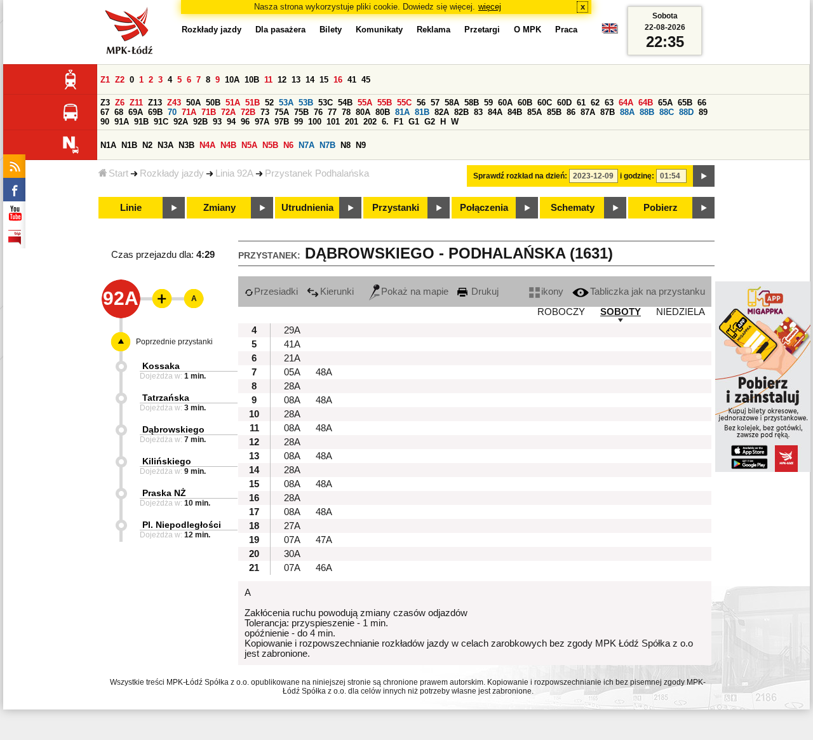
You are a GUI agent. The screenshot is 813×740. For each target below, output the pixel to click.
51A (232, 102)
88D (686, 112)
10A (232, 79)
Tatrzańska (165, 398)
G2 (429, 121)
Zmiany (219, 208)
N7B (327, 145)
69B (155, 112)
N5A (249, 145)
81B (422, 112)
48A (324, 372)
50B (213, 102)
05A (292, 372)
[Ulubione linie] (158, 298)
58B (471, 102)
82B (461, 112)
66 (701, 102)
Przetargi (482, 29)
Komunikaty (379, 29)
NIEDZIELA (680, 312)
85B (554, 112)
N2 (147, 145)
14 (310, 79)
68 (118, 112)
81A (402, 112)
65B (685, 102)
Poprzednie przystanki (174, 341)
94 (231, 121)
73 (264, 112)
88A (627, 112)
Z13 (155, 102)
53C (325, 102)
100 (314, 121)
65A (665, 102)
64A (626, 102)
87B (607, 112)
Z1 (105, 79)
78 (346, 112)
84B (514, 112)
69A (135, 112)
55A (365, 102)
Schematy (573, 208)
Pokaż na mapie (414, 291)
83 (478, 112)
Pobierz (660, 208)
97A (262, 121)
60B (525, 102)
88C (666, 112)
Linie (131, 208)
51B (252, 102)
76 (318, 112)
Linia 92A (234, 173)
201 (351, 121)
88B (647, 112)
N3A (165, 145)
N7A (306, 145)
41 (351, 79)
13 (296, 79)
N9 (361, 145)
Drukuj (484, 291)
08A (292, 400)
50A (193, 102)
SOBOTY (620, 312)
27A (292, 526)
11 (268, 79)
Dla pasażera (280, 29)
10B (252, 79)
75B (301, 112)
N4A (207, 145)
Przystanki (395, 208)
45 (365, 79)
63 (609, 102)
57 (435, 102)
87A (588, 112)
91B (141, 121)
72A (228, 112)
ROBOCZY (561, 312)
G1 (413, 121)
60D (564, 102)
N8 (345, 145)
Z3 (105, 102)
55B (384, 102)
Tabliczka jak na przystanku (647, 291)
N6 (288, 145)
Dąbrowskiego (173, 429)
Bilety (330, 29)
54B (345, 102)
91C (161, 121)
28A (292, 386)
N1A (108, 145)
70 (172, 112)
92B (200, 121)
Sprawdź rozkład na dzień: (520, 176)
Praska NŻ (164, 493)
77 (332, 112)
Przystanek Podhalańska (317, 173)
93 (217, 121)
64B (645, 102)
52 (269, 102)
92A (180, 121)
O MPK (527, 29)
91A (121, 121)
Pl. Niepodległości (181, 525)
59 (488, 102)
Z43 (174, 102)
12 (282, 79)
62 (595, 102)
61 (581, 102)
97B (281, 121)
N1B (129, 145)
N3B (186, 145)
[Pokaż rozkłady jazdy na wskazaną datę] (704, 176)
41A (292, 344)
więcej (489, 6)
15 (323, 79)
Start (118, 173)
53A (286, 102)
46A (324, 568)
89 (703, 112)
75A (281, 112)
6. (385, 121)
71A (189, 112)
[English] (609, 31)
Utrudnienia (307, 208)
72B (248, 112)
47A (324, 540)
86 (571, 112)
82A (441, 112)
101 (333, 121)
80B (382, 112)
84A (495, 112)
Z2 (119, 79)
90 (104, 121)
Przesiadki (276, 291)
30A (292, 554)
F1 (398, 121)
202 (370, 121)
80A (363, 112)
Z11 (136, 102)
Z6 (119, 102)
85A (534, 112)
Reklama (433, 29)
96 (245, 121)
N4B (228, 145)
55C (404, 102)
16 (337, 79)
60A (505, 102)
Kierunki (337, 291)
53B (306, 102)
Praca (566, 29)
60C (544, 102)
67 (104, 112)
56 (421, 102)
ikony (552, 291)
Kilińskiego (166, 461)
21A (292, 358)
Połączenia (484, 208)
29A (292, 330)
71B (208, 112)
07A (292, 540)
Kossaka (161, 366)
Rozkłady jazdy (172, 173)
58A (452, 102)
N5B (270, 145)
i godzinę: (637, 176)
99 (298, 121)
